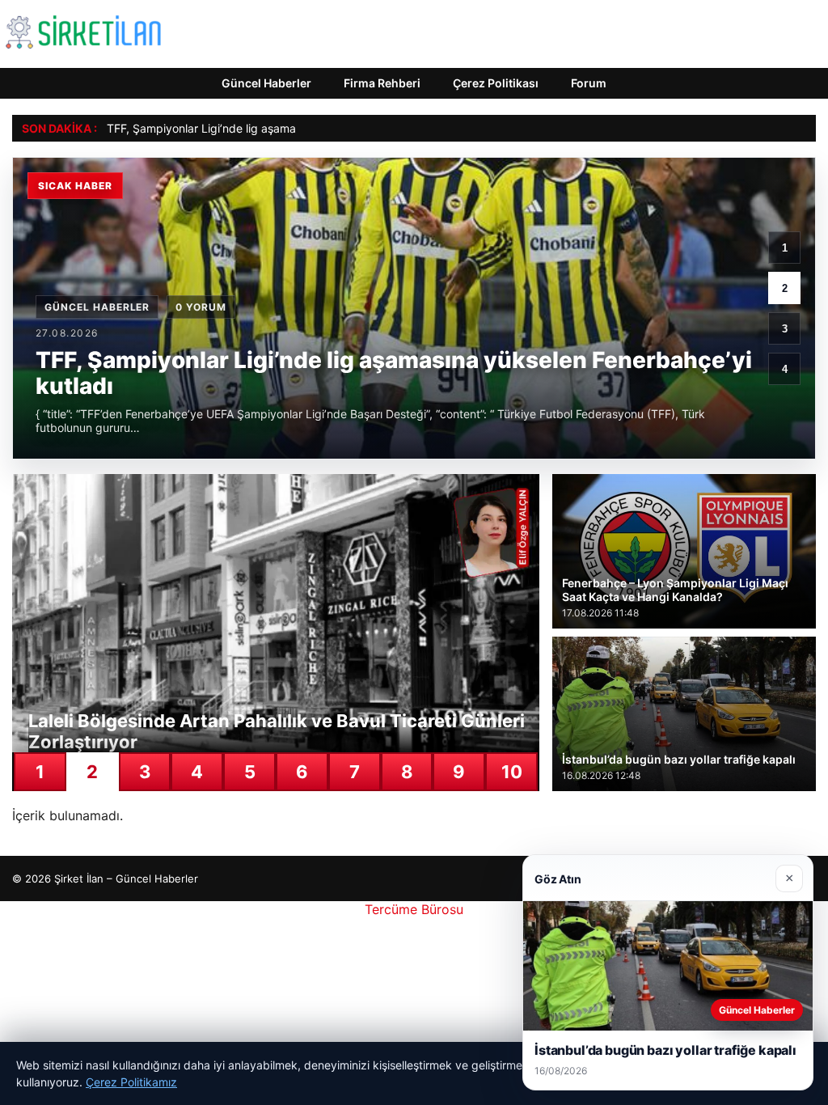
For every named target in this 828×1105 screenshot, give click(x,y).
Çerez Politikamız (131, 1082)
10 (511, 771)
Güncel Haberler (266, 83)
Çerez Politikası (496, 83)
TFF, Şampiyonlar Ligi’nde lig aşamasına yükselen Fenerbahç (266, 128)
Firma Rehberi (382, 83)
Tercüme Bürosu (414, 909)
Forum (588, 83)
